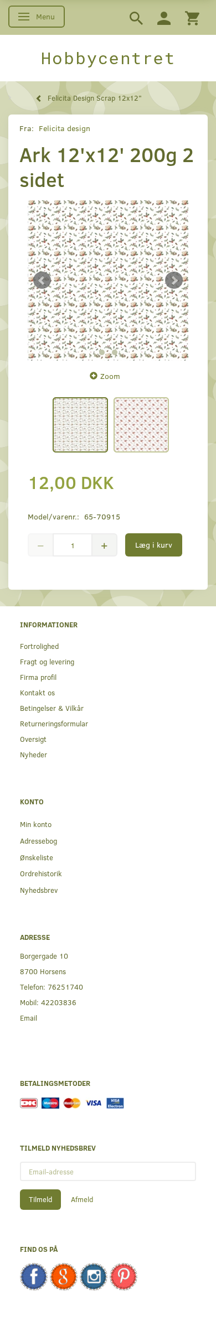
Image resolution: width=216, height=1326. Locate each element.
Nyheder (33, 754)
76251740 (65, 986)
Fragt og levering (47, 661)
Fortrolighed (39, 646)
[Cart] (192, 17)
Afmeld (82, 1199)
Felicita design (64, 128)
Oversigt (33, 738)
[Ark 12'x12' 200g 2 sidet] (108, 280)
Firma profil (38, 677)
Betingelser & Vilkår (52, 708)
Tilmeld (40, 1199)
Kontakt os (37, 692)
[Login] (164, 17)
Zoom (110, 376)
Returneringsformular (54, 723)
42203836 (58, 1002)
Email (28, 1017)
